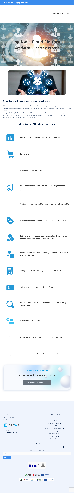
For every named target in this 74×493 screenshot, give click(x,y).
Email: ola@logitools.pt (10, 432)
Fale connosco (8, 437)
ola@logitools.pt (59, 13)
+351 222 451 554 (9, 2)
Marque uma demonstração (36, 383)
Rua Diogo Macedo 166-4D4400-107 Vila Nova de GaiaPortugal (22, 2)
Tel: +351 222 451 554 (8, 430)
